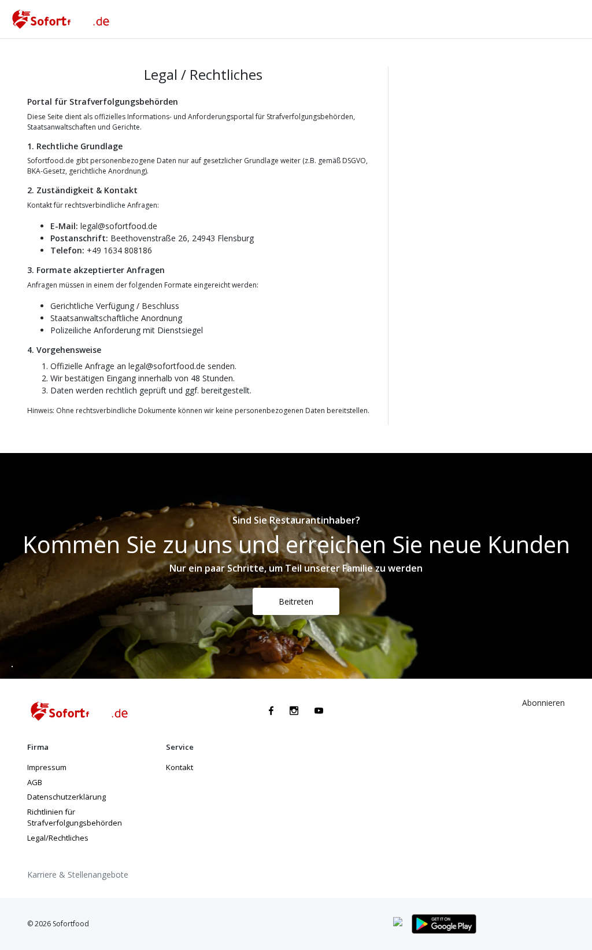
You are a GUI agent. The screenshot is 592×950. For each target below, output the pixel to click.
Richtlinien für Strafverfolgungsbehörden (74, 818)
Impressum (46, 767)
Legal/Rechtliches (57, 838)
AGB (34, 782)
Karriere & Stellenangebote (77, 874)
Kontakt (179, 767)
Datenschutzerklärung (66, 796)
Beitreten (296, 601)
